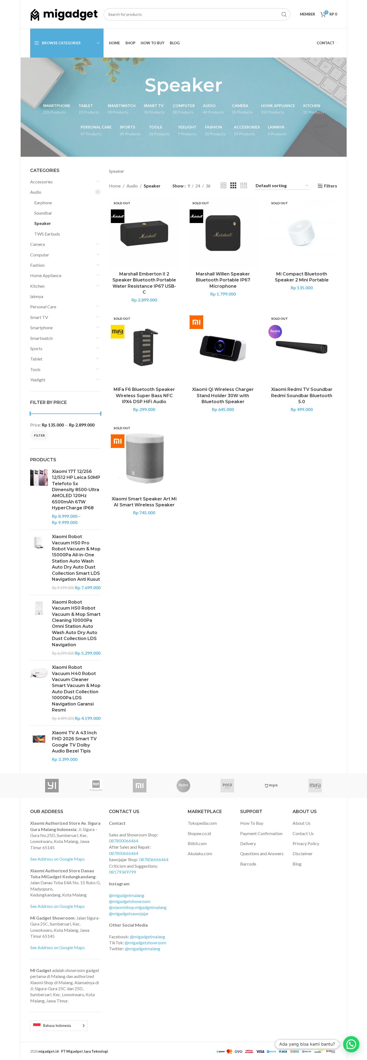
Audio (35, 192)
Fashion (37, 265)
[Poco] (227, 785)
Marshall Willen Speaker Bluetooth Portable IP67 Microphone (223, 280)
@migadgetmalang (126, 895)
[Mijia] (271, 785)
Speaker (42, 223)
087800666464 (123, 853)
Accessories (41, 181)
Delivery (248, 843)
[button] (351, 1044)
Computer (39, 254)
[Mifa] (315, 785)
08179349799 (122, 871)
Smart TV (39, 317)
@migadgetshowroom (129, 901)
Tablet (36, 358)
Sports (36, 348)
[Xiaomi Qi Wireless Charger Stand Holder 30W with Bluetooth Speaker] (223, 348)
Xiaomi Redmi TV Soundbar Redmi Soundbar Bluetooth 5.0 (302, 395)
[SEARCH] (284, 14)
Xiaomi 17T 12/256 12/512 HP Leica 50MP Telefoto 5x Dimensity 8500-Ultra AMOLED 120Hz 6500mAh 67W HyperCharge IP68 (76, 489)
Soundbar (43, 212)
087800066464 (123, 840)
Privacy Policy (306, 843)
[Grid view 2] (224, 186)
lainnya (36, 296)
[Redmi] (183, 785)
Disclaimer (303, 853)
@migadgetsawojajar (129, 913)
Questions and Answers (262, 853)
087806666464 (153, 859)
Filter (39, 435)
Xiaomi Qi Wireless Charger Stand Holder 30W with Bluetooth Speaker (223, 395)
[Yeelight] (96, 785)
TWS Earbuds (47, 233)
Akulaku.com (200, 853)
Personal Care (43, 306)
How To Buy (251, 823)
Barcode (248, 863)
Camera (37, 244)
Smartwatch (41, 338)
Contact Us (303, 833)
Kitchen (37, 285)
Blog (297, 863)
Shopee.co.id (199, 833)
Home (115, 185)
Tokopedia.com (202, 823)
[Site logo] (64, 13)
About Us (301, 823)
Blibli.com (197, 843)
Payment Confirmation (261, 833)
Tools (35, 369)
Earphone (43, 202)
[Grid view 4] (243, 186)
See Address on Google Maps (57, 858)
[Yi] (52, 785)
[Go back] (138, 85)
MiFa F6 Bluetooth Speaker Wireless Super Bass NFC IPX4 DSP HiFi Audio (144, 395)
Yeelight (37, 379)
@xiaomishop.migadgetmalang (138, 907)
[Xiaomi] (139, 785)
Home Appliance (45, 275)
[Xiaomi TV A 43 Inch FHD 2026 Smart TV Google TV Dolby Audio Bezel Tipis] (39, 746)
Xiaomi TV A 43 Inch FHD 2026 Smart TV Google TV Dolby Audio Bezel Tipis (74, 742)
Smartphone (41, 327)
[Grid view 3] (233, 186)
